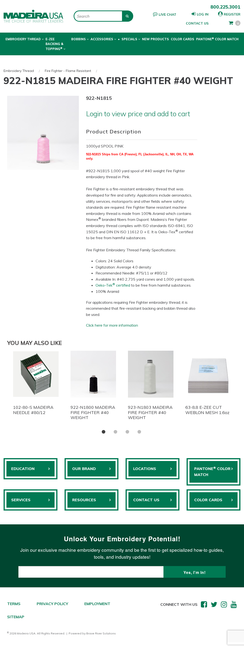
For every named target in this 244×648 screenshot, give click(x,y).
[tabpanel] (36, 384)
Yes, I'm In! (194, 572)
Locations (144, 468)
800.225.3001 (225, 7)
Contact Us (197, 23)
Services (20, 499)
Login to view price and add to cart (138, 113)
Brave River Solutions (101, 633)
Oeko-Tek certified (113, 285)
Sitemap (15, 616)
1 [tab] (103, 432)
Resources (84, 499)
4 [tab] (139, 432)
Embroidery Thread (19, 70)
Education (23, 468)
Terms (13, 603)
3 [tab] (127, 432)
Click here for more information (112, 325)
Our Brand (84, 468)
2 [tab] (115, 432)
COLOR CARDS (208, 499)
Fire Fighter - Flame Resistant (68, 70)
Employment (97, 603)
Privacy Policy (52, 603)
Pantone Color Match (217, 39)
